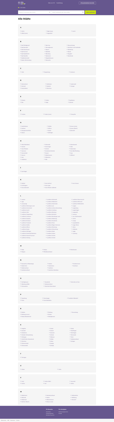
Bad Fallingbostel (25, 45)
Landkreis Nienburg (51, 212)
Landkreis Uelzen (51, 233)
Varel (22, 381)
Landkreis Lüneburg (51, 210)
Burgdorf (70, 53)
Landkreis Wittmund (77, 201)
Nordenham (51, 265)
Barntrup (48, 45)
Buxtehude (70, 56)
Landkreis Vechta (51, 235)
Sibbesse (52, 337)
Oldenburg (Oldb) (25, 284)
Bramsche (48, 60)
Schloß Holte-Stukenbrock (27, 339)
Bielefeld (48, 51)
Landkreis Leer (50, 205)
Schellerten (24, 332)
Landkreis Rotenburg (52, 227)
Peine (22, 300)
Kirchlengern (24, 185)
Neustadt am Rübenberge (27, 263)
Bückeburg (70, 49)
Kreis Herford (48, 183)
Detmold (23, 86)
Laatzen (23, 199)
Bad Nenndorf (24, 47)
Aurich (73, 31)
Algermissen (50, 31)
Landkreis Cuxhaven (26, 216)
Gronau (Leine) (73, 126)
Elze (22, 102)
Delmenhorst (24, 84)
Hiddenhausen (48, 155)
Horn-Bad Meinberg (74, 151)
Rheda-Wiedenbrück (26, 316)
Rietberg (50, 312)
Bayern (47, 49)
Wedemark (24, 399)
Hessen (47, 153)
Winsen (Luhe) (49, 401)
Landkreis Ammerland (26, 208)
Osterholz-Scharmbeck (50, 286)
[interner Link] (21, 3)
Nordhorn (50, 268)
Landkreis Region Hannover (53, 225)
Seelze (51, 328)
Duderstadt (73, 84)
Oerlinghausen (24, 282)
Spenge (52, 343)
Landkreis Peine (51, 222)
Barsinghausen (49, 47)
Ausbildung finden (50, 413)
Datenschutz (3, 420)
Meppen (23, 251)
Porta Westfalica (47, 300)
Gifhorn (50, 128)
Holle (71, 146)
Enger (47, 102)
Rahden (23, 312)
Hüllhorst (72, 155)
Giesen (23, 132)
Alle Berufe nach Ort (50, 415)
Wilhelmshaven (50, 399)
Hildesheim (47, 157)
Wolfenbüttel (75, 395)
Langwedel (75, 212)
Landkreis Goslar (25, 229)
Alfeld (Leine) (24, 33)
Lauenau (75, 214)
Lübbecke (75, 229)
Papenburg (24, 298)
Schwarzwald (24, 345)
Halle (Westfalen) (25, 144)
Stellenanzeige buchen (63, 411)
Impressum (12, 420)
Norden (50, 263)
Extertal (71, 102)
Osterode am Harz (75, 282)
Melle (22, 249)
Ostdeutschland (48, 284)
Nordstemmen (76, 263)
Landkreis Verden (51, 237)
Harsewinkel (24, 153)
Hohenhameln (73, 144)
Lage (22, 201)
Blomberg (48, 53)
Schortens (23, 341)
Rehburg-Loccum (25, 314)
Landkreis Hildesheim (52, 201)
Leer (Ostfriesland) (77, 216)
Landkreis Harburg (25, 237)
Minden (45, 249)
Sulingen (73, 341)
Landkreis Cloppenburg (26, 214)
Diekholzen (49, 84)
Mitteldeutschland (47, 251)
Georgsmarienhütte (26, 130)
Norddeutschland (25, 270)
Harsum (23, 155)
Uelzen (23, 369)
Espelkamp (71, 100)
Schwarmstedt (24, 343)
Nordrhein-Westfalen (53, 270)
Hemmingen (48, 146)
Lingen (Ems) (76, 225)
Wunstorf (74, 399)
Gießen (50, 126)
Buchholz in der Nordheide (74, 47)
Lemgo (74, 220)
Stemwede (73, 335)
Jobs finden (48, 411)
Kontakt (60, 413)
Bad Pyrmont (24, 51)
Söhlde (51, 339)
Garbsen (23, 128)
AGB (8, 420)
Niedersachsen (25, 268)
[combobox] (33, 12)
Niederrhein (24, 265)
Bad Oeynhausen (25, 49)
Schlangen (23, 337)
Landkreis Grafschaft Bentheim (28, 233)
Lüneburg (75, 233)
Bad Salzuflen (24, 56)
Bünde (69, 51)
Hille (46, 159)
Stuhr (72, 337)
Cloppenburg (47, 72)
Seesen (52, 330)
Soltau (51, 341)
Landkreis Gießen (25, 225)
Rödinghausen (51, 316)
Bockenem (48, 56)
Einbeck (23, 100)
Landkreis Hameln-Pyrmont (28, 235)
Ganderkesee (24, 126)
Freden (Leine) (48, 114)
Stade (72, 328)
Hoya (71, 153)
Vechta (23, 383)
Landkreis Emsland (25, 220)
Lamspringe (24, 203)
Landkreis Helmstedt (52, 199)
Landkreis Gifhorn (25, 227)
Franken (23, 114)
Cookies (17, 420)
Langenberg (75, 208)
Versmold (73, 381)
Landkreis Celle (25, 212)
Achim (22, 31)
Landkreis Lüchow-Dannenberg (54, 208)
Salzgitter (23, 328)
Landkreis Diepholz (25, 218)
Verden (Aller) (47, 381)
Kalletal (23, 183)
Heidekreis (24, 159)
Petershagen (46, 298)
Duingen (73, 86)
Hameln (23, 146)
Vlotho (72, 383)
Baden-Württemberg (26, 60)
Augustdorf (49, 33)
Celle (22, 72)
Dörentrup (49, 88)
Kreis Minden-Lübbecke (50, 187)
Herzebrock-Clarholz (50, 151)
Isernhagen (24, 171)
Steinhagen (73, 332)
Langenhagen (76, 210)
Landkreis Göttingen (26, 231)
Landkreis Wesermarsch (78, 199)
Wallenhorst (24, 395)
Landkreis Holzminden (52, 203)
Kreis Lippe (47, 185)
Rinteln (50, 314)
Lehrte (74, 218)
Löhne (74, 227)
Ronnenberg (75, 312)
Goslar (49, 130)
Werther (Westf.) (25, 401)
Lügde (74, 231)
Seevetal (52, 332)
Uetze (59, 369)
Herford (47, 148)
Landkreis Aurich (25, 210)
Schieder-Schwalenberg (27, 335)
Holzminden (73, 148)
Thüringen (23, 357)
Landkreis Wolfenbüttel (78, 203)
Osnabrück (47, 282)
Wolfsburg (74, 397)
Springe (52, 345)
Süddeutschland (75, 339)
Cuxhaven (72, 72)
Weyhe (48, 397)
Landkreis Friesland (26, 222)
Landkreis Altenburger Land (28, 205)
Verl (45, 383)
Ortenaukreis (24, 286)
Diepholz (49, 86)
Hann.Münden (24, 148)
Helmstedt (47, 144)
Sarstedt (23, 330)
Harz (22, 157)
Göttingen (50, 132)
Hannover (23, 151)
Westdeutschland (50, 395)
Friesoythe (73, 114)
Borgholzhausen (49, 58)
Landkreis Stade (51, 231)
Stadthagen (73, 330)
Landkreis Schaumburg (52, 229)
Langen (74, 205)
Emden (47, 100)
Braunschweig (71, 45)
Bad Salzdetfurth (25, 53)
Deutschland (24, 88)
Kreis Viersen (75, 183)
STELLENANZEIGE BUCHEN (87, 3)
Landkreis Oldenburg (52, 218)
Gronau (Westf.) (74, 128)
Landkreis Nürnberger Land (53, 216)
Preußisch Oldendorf (73, 298)
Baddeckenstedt (25, 58)
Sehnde (52, 335)
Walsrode (23, 397)
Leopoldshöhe (76, 222)
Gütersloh (72, 130)
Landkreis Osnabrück (52, 220)
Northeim (75, 265)
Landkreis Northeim (51, 214)
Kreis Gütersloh (25, 187)
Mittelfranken (73, 249)
